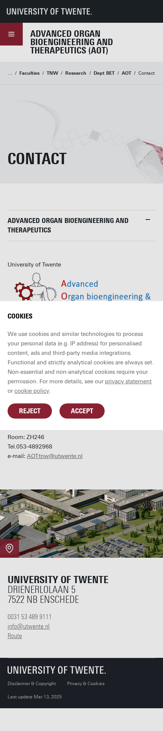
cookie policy (31, 390)
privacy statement (128, 381)
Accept (82, 411)
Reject (30, 411)
